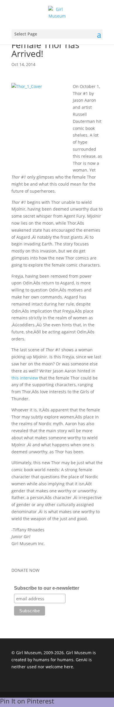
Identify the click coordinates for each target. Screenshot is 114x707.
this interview (24, 378)
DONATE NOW (25, 570)
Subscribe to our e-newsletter (46, 588)
